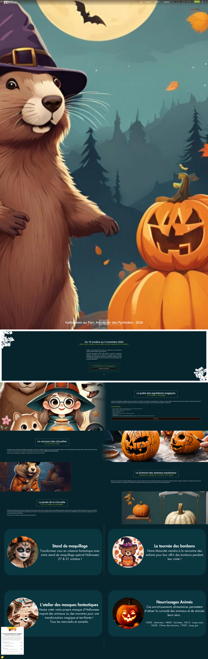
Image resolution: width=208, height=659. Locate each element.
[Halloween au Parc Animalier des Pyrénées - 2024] (104, 582)
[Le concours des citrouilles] (149, 446)
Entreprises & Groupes (157, 2)
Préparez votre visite (148, 2)
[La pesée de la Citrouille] (149, 507)
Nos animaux (141, 2)
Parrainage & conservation (166, 2)
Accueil (10, 2)
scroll (104, 328)
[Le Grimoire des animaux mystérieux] (59, 476)
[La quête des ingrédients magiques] (59, 406)
